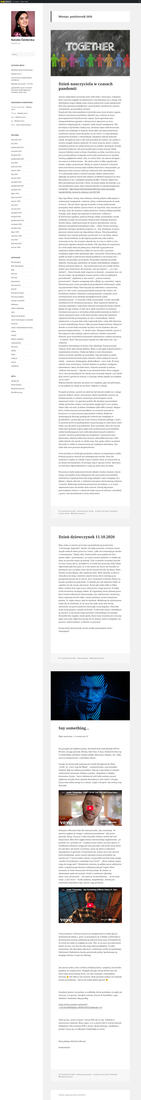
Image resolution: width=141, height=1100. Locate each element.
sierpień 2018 (16, 228)
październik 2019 (17, 186)
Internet (14, 277)
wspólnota (15, 366)
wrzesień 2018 (16, 224)
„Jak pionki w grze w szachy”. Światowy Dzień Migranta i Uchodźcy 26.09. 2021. (22, 90)
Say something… (74, 727)
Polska (13, 331)
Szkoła (13, 351)
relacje (13, 335)
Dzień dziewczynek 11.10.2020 (87, 536)
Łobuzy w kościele (17, 301)
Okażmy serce (16, 74)
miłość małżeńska (17, 308)
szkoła (67, 513)
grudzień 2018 (16, 213)
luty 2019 (14, 205)
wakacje (14, 358)
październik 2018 (17, 220)
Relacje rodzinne (17, 339)
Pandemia (113, 511)
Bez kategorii (16, 262)
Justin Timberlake (111, 1074)
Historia (14, 274)
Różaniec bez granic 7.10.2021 (22, 84)
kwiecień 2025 (16, 140)
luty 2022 (14, 143)
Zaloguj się (15, 381)
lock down (105, 511)
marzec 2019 (15, 201)
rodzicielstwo (16, 343)
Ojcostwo (14, 324)
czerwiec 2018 (16, 236)
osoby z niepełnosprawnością (22, 327)
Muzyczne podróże (18, 316)
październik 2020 (17, 159)
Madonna (14, 304)
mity (12, 312)
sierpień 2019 (16, 190)
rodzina (61, 513)
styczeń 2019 (15, 209)
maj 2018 (14, 240)
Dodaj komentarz (79, 513)
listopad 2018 (16, 217)
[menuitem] (6, 1)
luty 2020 (14, 174)
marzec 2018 (15, 247)
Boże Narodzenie (17, 266)
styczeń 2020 (15, 178)
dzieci (99, 511)
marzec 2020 (15, 170)
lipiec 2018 (15, 232)
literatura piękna (17, 297)
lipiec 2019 (15, 193)
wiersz (13, 362)
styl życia (14, 347)
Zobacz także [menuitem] (24, 1)
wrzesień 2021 (16, 151)
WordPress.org (16, 392)
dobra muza (99, 1074)
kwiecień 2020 (16, 167)
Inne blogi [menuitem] (16, 1)
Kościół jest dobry (17, 293)
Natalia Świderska (22, 40)
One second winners (23, 125)
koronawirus (16, 285)
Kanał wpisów (16, 385)
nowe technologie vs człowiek (22, 320)
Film (12, 270)
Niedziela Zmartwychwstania (22, 70)
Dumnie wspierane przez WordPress (72, 1095)
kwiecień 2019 (16, 197)
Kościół (13, 289)
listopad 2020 (16, 155)
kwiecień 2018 (16, 243)
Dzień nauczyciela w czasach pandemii (86, 86)
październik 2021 (17, 147)
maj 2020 (14, 163)
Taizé (13, 354)
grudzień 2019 (16, 182)
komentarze (15, 281)
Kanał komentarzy (18, 388)
